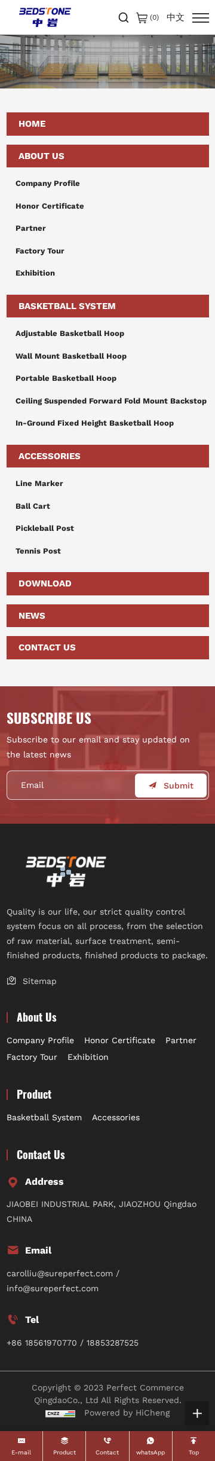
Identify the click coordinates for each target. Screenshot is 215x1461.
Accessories (50, 456)
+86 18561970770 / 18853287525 (73, 1342)
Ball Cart (33, 506)
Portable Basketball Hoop (66, 378)
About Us (41, 156)
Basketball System (67, 306)
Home (32, 123)
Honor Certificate (50, 205)
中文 (176, 17)
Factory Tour (40, 250)
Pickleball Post (45, 528)
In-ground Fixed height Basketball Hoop (95, 422)
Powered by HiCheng (127, 1412)
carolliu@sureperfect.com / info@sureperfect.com (63, 1281)
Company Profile (48, 183)
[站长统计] (60, 1412)
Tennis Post (38, 550)
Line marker (39, 483)
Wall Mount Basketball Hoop (71, 356)
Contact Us (47, 647)
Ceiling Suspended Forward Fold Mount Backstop (111, 400)
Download (45, 583)
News (32, 615)
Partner (31, 228)
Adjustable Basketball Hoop (70, 333)
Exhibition (35, 272)
